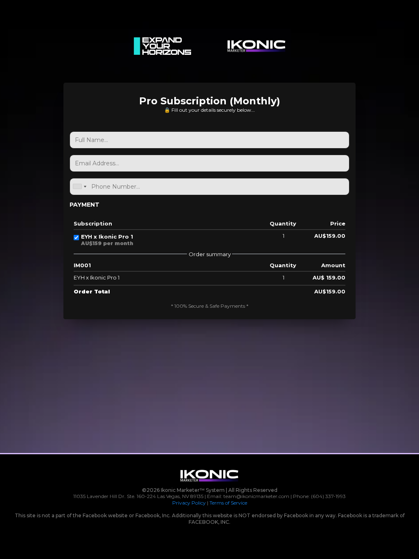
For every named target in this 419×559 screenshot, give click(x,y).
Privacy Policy (189, 503)
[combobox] (79, 186)
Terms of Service (228, 503)
